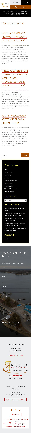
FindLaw (22, 426)
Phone (4, 286)
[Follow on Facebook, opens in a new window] (11, 410)
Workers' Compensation (11, 189)
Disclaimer (5, 318)
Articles (6, 239)
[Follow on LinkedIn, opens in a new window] (19, 410)
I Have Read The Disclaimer (13, 323)
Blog (5, 169)
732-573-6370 (21, 7)
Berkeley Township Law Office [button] (15, 400)
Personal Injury (8, 183)
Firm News (7, 175)
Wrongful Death (9, 192)
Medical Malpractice (10, 181)
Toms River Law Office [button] (15, 355)
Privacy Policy (18, 424)
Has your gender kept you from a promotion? (14, 119)
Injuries (6, 178)
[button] (26, 2)
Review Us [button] (15, 414)
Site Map (12, 424)
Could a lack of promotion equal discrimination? (14, 36)
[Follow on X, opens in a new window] (15, 410)
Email (16, 2)
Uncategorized (19, 47)
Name (4, 267)
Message (5, 296)
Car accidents (8, 172)
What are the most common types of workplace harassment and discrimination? (15, 78)
